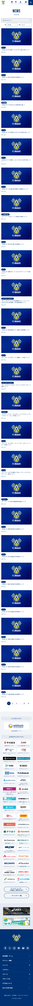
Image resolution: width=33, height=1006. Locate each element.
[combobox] (12, 24)
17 (24, 704)
